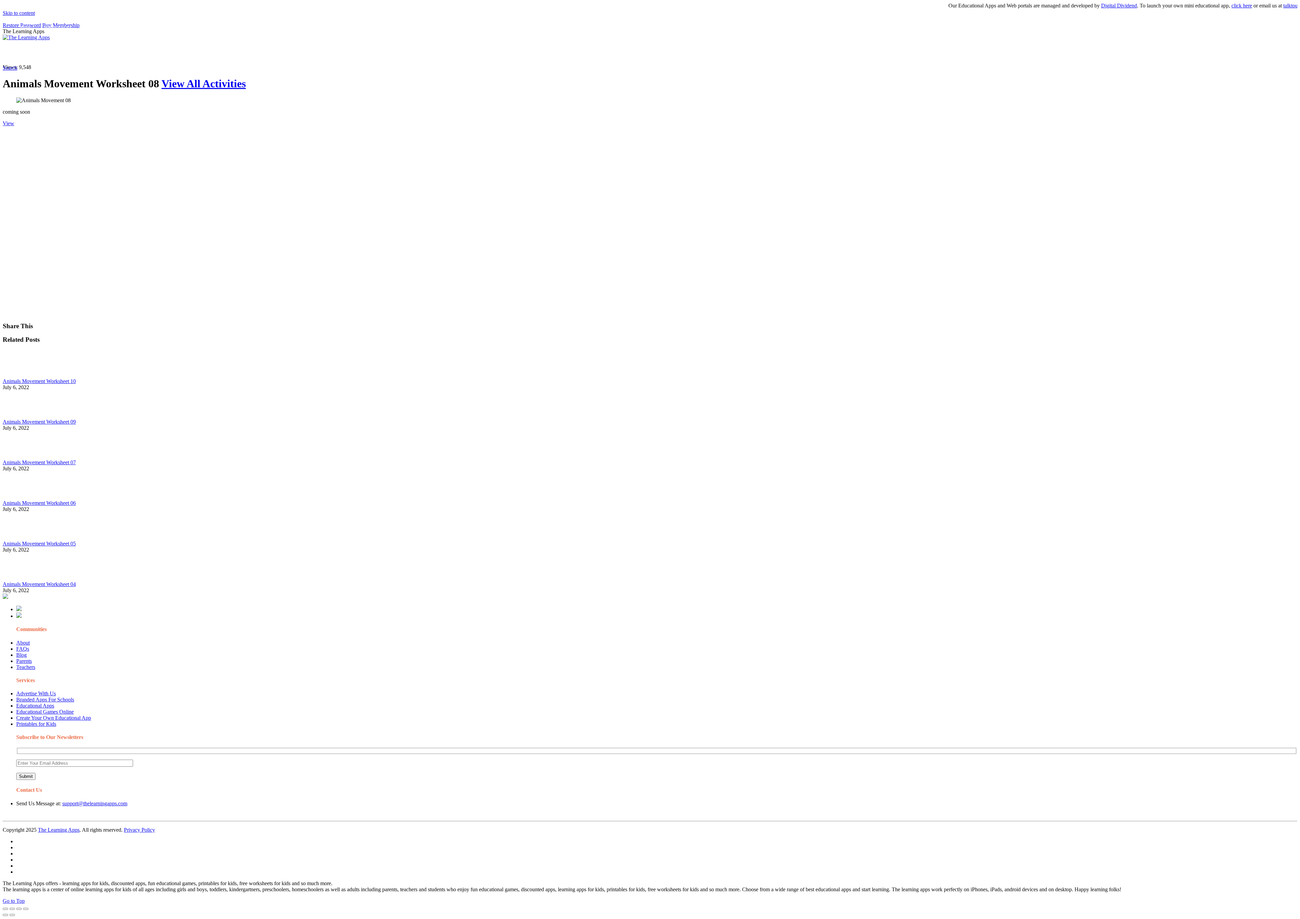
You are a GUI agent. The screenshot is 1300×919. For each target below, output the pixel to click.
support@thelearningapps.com (94, 803)
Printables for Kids (36, 724)
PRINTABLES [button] (58, 52)
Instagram (252, 52)
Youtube (276, 52)
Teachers (25, 667)
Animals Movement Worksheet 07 (39, 462)
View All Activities (203, 83)
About (23, 643)
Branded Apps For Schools (45, 699)
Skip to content (19, 13)
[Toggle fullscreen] (19, 909)
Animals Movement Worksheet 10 (39, 381)
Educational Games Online (45, 712)
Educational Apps (35, 706)
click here (1217, 5)
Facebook (321, 52)
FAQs (22, 649)
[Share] (12, 909)
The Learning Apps (59, 830)
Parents (24, 661)
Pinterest (227, 52)
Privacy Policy (139, 830)
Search (343, 52)
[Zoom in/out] (25, 909)
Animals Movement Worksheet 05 (39, 543)
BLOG (175, 52)
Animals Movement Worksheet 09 (39, 422)
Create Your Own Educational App (53, 718)
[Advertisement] (206, 174)
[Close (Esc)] (5, 909)
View (8, 123)
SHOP (201, 52)
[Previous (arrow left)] (5, 915)
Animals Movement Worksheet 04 (39, 584)
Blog (21, 655)
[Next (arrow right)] (12, 915)
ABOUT (148, 52)
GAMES (93, 52)
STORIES (124, 52)
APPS (25, 52)
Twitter (298, 52)
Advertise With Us (36, 693)
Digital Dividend (1095, 5)
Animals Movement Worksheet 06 (39, 503)
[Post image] (21, 375)
